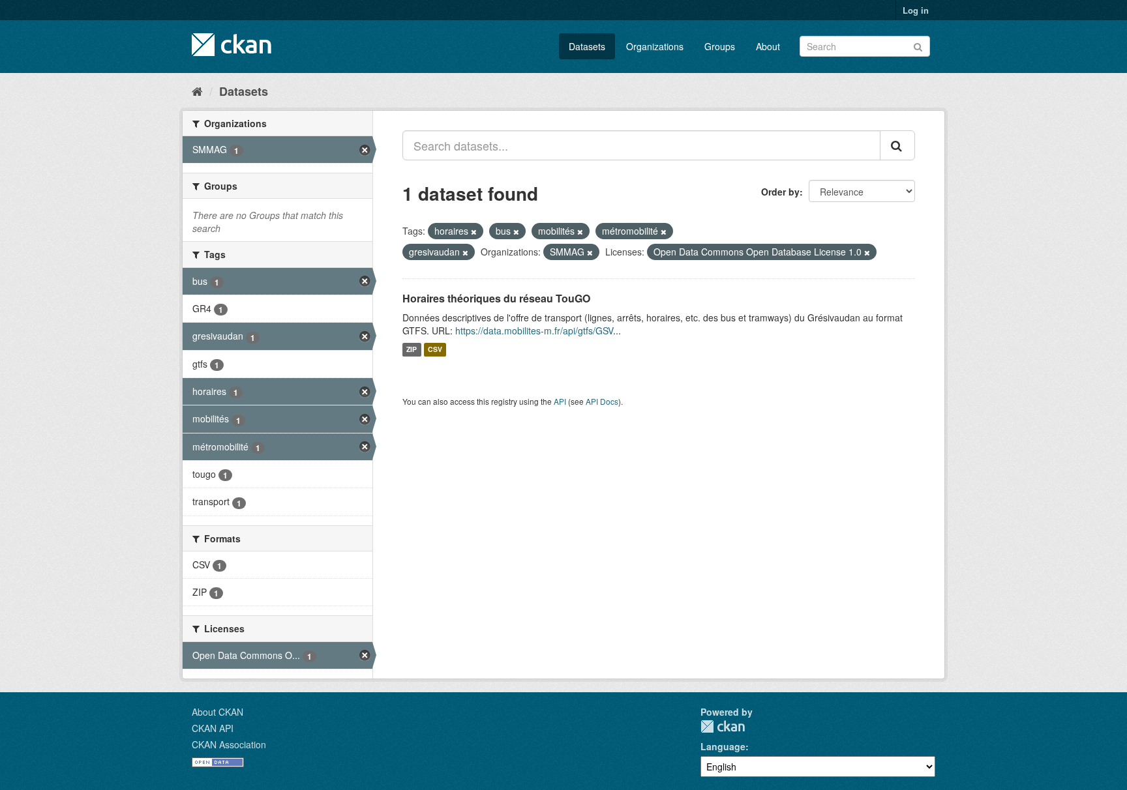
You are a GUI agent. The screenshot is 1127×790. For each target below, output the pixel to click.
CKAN (722, 726)
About (768, 46)
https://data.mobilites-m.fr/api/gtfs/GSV (534, 330)
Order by (780, 191)
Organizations (655, 46)
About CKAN (217, 711)
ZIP (411, 350)
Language (722, 746)
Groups (719, 46)
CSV (435, 350)
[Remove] (474, 231)
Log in (916, 10)
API (560, 401)
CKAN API (212, 728)
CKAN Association (229, 744)
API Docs (602, 401)
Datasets (587, 46)
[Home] (197, 90)
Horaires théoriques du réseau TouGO (496, 298)
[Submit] (918, 45)
